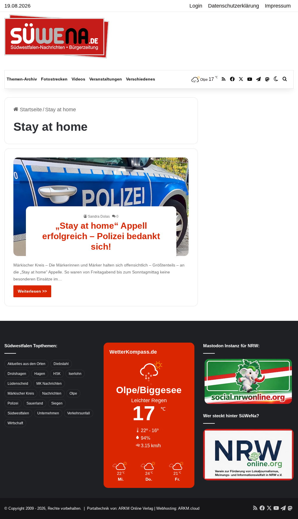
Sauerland (34, 403)
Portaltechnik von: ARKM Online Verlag (120, 508)
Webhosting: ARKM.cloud (177, 508)
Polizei (13, 403)
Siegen (57, 403)
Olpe (73, 393)
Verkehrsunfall (78, 413)
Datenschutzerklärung (233, 6)
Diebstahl (61, 364)
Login (195, 6)
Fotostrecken (54, 79)
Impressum (278, 6)
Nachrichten (51, 393)
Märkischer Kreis (21, 393)
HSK (57, 374)
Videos (78, 79)
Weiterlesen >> (32, 291)
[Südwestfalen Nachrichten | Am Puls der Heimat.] (56, 36)
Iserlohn (75, 374)
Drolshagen (17, 374)
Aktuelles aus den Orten (26, 364)
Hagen (39, 374)
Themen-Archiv (22, 79)
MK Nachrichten (49, 384)
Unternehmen (48, 413)
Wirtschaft (15, 423)
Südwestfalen (18, 413)
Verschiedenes (140, 79)
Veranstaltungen (105, 79)
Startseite (30, 109)
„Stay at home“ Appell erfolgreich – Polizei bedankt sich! (101, 236)
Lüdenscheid (18, 384)
